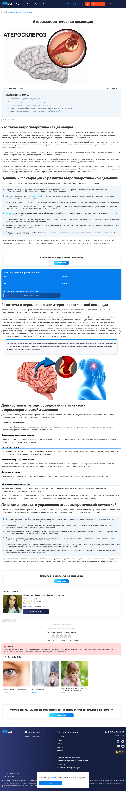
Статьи (29, 4)
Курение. (9, 213)
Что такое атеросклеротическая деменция (24, 99)
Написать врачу (36, 612)
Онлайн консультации (33, 737)
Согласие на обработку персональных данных (74, 761)
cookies (54, 778)
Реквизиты (61, 764)
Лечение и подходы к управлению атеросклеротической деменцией (34, 111)
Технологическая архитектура (68, 768)
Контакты (60, 751)
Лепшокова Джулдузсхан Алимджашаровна (43, 595)
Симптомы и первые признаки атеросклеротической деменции (32, 105)
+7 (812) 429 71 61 (115, 732)
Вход (112, 4)
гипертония (36, 196)
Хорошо (50, 783)
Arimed (4, 12)
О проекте (20, 4)
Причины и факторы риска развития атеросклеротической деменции (34, 102)
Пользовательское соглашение (69, 757)
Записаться (97, 4)
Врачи (37, 4)
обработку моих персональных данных (27, 291)
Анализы (46, 4)
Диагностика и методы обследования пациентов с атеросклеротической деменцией (40, 108)
